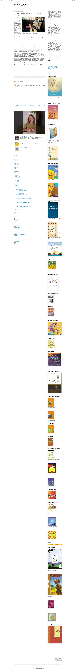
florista (16, 226)
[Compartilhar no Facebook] (26, 76)
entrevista (16, 224)
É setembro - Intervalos (23, 147)
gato (16, 228)
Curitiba (16, 221)
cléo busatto (20, 4)
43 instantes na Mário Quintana (53, 67)
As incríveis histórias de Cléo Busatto (25, 136)
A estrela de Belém (17, 110)
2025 (16, 155)
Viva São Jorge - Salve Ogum (20, 193)
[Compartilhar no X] (25, 76)
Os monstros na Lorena (19, 197)
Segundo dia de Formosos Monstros (21, 190)
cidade (16, 218)
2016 (16, 167)
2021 (16, 160)
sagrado (16, 242)
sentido (16, 243)
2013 (16, 171)
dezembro (17, 176)
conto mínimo (17, 219)
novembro (17, 177)
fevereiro (17, 209)
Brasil (16, 216)
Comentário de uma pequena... (21, 189)
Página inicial (30, 105)
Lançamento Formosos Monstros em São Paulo (23, 198)
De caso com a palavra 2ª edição (53, 61)
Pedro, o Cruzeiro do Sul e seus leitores (22, 201)
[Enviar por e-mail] (23, 76)
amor (16, 213)
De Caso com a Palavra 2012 (52, 66)
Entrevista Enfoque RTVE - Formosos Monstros (23, 202)
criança (16, 220)
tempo (16, 245)
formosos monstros (18, 227)
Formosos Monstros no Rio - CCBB (21, 194)
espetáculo (17, 225)
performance (17, 241)
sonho (16, 244)
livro (16, 233)
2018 (16, 164)
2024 (16, 156)
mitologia (16, 236)
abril (17, 186)
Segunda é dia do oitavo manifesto (21, 203)
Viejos (17, 205)
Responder (19, 87)
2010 (16, 175)
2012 (16, 172)
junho (17, 184)
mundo (16, 237)
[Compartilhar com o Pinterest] (27, 76)
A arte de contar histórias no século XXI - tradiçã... (23, 206)
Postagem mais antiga (41, 105)
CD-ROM (16, 217)
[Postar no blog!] (24, 76)
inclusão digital (17, 229)
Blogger (43, 668)
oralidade (16, 240)
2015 (16, 168)
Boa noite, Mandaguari (51, 69)
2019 (16, 163)
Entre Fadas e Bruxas (51, 65)
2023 (16, 158)
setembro (17, 180)
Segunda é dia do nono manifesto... (21, 199)
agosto (17, 181)
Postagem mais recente (18, 105)
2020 (16, 162)
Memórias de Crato (51, 68)
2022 (16, 159)
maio (17, 185)
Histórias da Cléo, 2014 (52, 64)
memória (16, 235)
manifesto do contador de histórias (20, 234)
